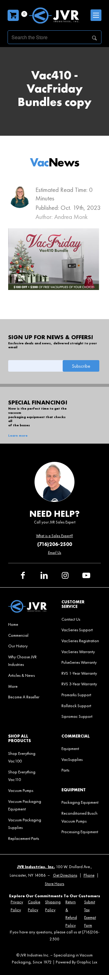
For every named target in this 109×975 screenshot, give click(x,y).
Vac (54, 162)
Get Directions (65, 875)
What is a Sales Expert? (54, 535)
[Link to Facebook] (23, 575)
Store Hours (54, 883)
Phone (89, 875)
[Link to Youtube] (86, 575)
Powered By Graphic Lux (76, 962)
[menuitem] (28, 624)
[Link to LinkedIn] (44, 575)
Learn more (18, 436)
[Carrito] (13, 15)
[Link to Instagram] (65, 575)
